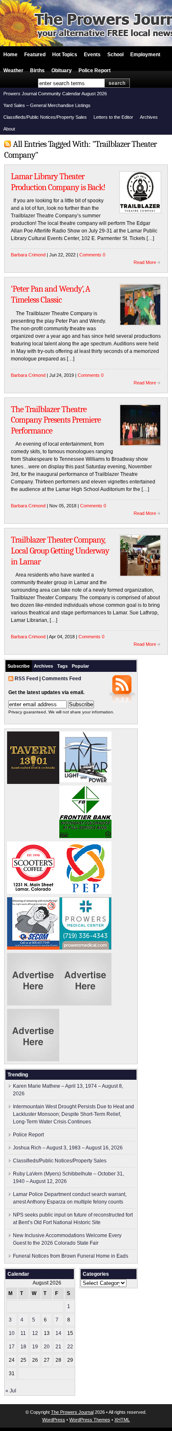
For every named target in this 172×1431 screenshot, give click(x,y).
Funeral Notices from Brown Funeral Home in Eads (70, 1256)
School (115, 54)
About (9, 128)
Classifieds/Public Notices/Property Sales (45, 117)
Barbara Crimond (28, 254)
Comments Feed (61, 679)
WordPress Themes (89, 1419)
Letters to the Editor (113, 117)
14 (58, 1333)
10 (12, 1333)
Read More (145, 262)
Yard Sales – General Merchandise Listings (47, 105)
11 (23, 1333)
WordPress (53, 1419)
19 (35, 1347)
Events (92, 54)
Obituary (61, 70)
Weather (13, 70)
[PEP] (85, 892)
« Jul (10, 1391)
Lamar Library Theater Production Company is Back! (58, 181)
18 (23, 1347)
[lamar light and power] (85, 780)
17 (12, 1347)
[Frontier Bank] (85, 836)
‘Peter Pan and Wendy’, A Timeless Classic (50, 294)
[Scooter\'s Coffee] (33, 892)
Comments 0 (92, 254)
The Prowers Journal (72, 1412)
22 (70, 1347)
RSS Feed (26, 679)
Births (37, 70)
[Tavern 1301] (33, 782)
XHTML (122, 1419)
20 (47, 1347)
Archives (149, 117)
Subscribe (19, 665)
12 (35, 1333)
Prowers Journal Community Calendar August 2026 (55, 93)
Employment (145, 54)
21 (58, 1347)
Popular (80, 665)
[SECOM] (33, 948)
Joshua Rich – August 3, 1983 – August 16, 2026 (68, 1148)
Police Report (94, 70)
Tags (62, 665)
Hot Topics (64, 54)
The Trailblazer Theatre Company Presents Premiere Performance (56, 420)
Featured (35, 54)
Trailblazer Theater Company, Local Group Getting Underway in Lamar (60, 550)
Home (10, 54)
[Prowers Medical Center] (85, 948)
